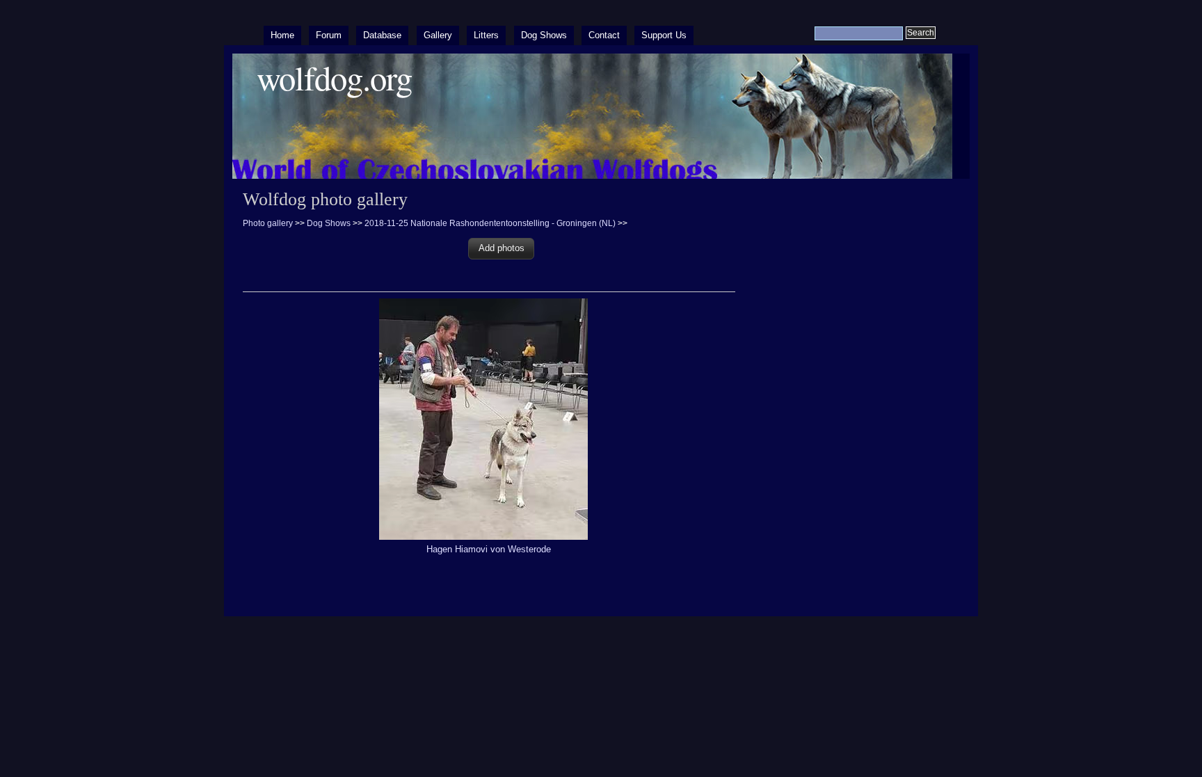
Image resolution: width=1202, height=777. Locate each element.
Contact (604, 35)
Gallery (438, 35)
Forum (329, 35)
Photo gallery (268, 223)
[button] (501, 248)
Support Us (664, 35)
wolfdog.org (334, 77)
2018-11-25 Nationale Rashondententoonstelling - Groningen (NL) (490, 223)
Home (282, 35)
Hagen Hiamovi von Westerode (488, 549)
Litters (486, 35)
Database (382, 35)
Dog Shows (544, 35)
